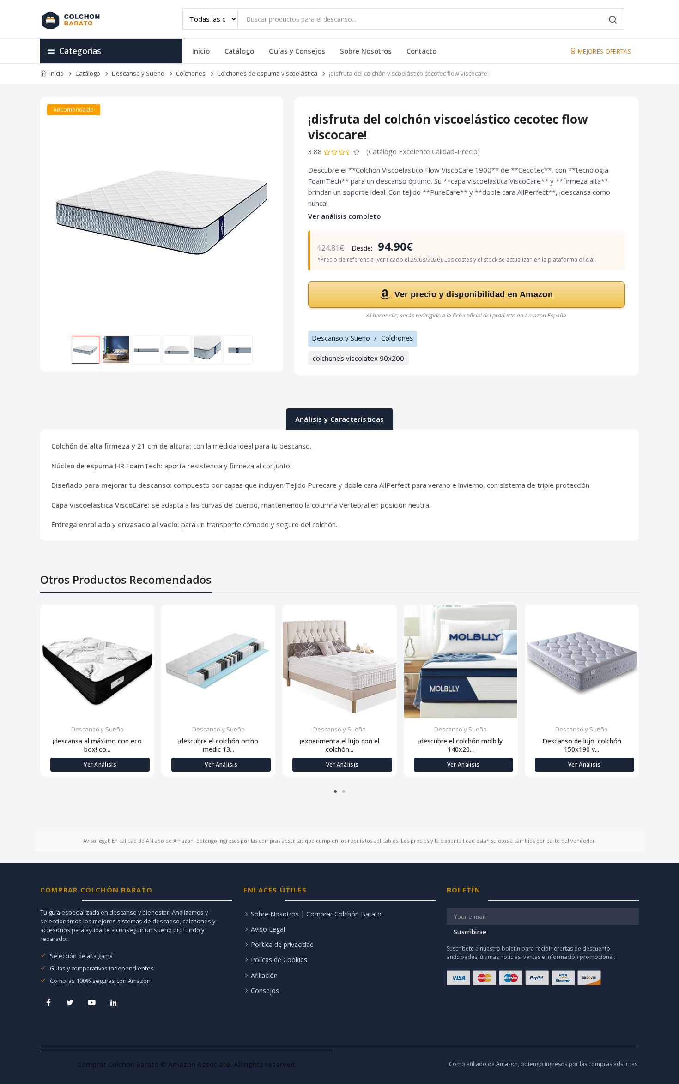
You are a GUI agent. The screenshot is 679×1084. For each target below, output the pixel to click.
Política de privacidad (282, 944)
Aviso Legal (268, 929)
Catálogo (239, 50)
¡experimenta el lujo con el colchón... (339, 745)
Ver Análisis (100, 764)
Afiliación (264, 975)
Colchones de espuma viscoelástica (267, 73)
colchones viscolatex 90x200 (358, 358)
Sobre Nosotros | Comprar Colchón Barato (316, 914)
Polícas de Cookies (279, 959)
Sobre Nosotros (366, 50)
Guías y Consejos (297, 50)
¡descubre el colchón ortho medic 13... (218, 745)
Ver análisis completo (344, 216)
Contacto (421, 50)
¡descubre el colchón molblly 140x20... (460, 745)
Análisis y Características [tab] (339, 419)
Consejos (265, 990)
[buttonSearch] (613, 20)
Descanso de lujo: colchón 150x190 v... (581, 745)
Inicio (201, 50)
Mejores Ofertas (603, 51)
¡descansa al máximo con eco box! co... (97, 745)
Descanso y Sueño (138, 73)
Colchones (191, 73)
